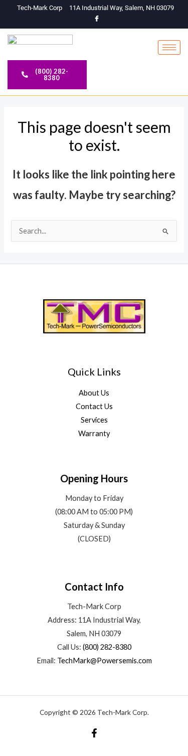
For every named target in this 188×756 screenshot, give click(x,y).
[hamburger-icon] (169, 47)
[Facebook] (96, 19)
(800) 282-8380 (107, 647)
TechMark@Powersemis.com (104, 660)
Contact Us (94, 406)
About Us (94, 393)
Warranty (94, 433)
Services (94, 420)
